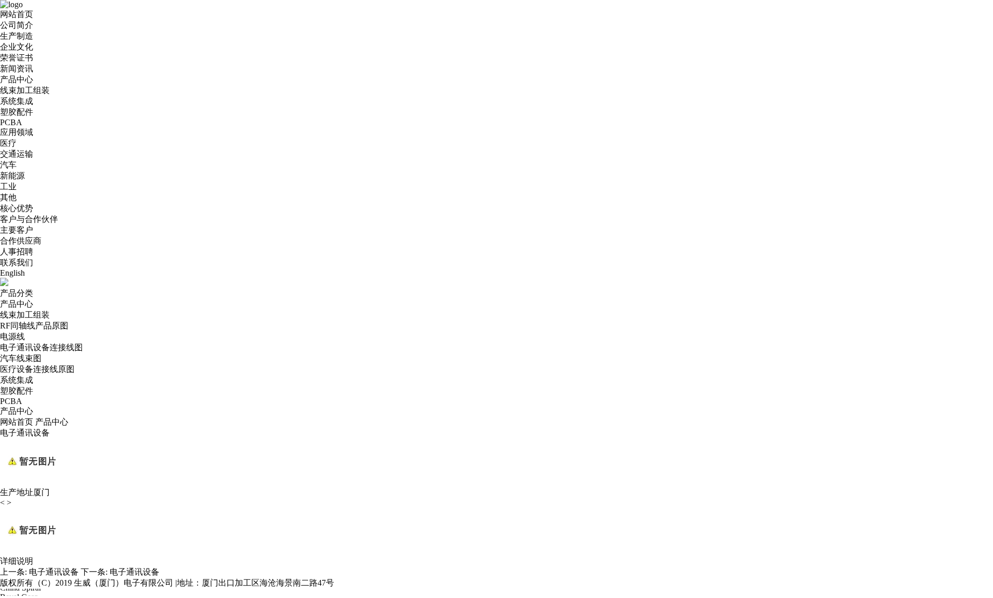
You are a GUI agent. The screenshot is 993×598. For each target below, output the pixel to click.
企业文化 (16, 46)
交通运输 (16, 154)
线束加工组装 (25, 90)
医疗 (8, 143)
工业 (8, 186)
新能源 (12, 175)
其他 (8, 197)
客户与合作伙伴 (29, 219)
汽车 (8, 164)
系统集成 (16, 101)
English (12, 272)
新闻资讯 (16, 68)
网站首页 (16, 14)
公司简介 (16, 25)
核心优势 (16, 208)
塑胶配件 (16, 112)
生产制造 (16, 36)
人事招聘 (16, 251)
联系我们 (16, 262)
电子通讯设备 (54, 571)
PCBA (11, 122)
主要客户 (16, 230)
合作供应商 (20, 240)
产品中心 (16, 79)
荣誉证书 (16, 57)
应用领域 (16, 132)
